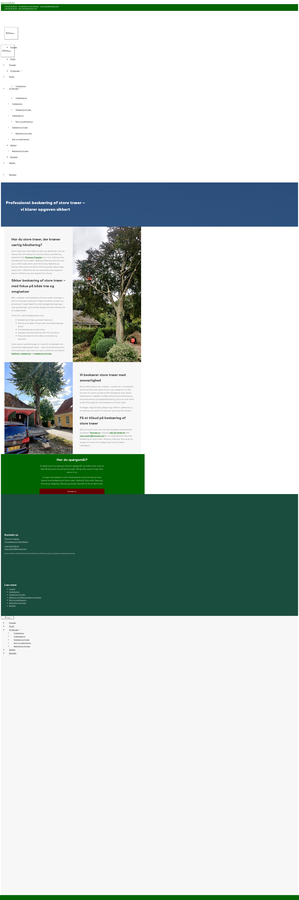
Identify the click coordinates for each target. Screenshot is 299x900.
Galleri (12, 163)
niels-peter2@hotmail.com (49, 6)
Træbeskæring (17, 115)
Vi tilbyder (13, 88)
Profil (11, 76)
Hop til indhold (8, 2)
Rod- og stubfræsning (20, 139)
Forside (12, 65)
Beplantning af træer (20, 151)
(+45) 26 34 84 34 (10, 6)
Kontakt (12, 174)
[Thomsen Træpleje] (10, 43)
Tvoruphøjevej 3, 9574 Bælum (28, 6)
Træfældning (21, 86)
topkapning (26, 353)
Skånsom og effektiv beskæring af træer (25, 597)
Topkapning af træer (20, 127)
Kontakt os (95, 432)
